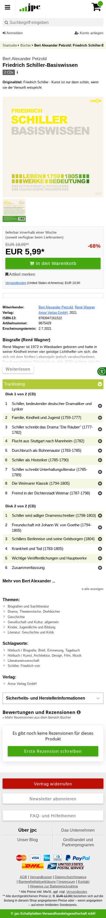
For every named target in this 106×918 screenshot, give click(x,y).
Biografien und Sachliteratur (28, 606)
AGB (23, 877)
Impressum (66, 882)
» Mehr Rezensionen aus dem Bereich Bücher (37, 717)
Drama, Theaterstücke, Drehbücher (34, 611)
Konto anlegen (91, 33)
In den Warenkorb (55, 263)
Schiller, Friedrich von (24, 666)
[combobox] (53, 22)
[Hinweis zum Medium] (17, 72)
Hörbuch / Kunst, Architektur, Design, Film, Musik (45, 655)
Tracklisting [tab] (14, 384)
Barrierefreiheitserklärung (37, 882)
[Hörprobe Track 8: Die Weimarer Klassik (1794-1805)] (99, 484)
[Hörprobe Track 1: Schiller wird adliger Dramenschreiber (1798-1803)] (99, 516)
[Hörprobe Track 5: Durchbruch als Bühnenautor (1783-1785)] (99, 451)
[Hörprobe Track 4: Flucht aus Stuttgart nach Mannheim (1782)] (99, 441)
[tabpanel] (53, 482)
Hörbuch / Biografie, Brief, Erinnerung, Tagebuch (44, 650)
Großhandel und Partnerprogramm (78, 842)
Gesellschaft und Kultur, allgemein (33, 622)
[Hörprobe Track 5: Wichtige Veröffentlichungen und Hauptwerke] (99, 558)
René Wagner (85, 307)
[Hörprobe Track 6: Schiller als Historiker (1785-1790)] (99, 460)
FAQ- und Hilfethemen (53, 816)
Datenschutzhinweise (70, 877)
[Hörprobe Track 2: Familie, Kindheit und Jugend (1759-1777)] (99, 418)
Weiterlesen (18, 369)
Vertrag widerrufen (53, 784)
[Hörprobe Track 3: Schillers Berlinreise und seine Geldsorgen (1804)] (99, 539)
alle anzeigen (93, 589)
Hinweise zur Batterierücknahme (54, 886)
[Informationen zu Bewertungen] (79, 712)
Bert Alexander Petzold (25, 58)
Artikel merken (21, 274)
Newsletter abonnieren (53, 799)
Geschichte (16, 617)
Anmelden (14, 33)
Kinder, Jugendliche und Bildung (31, 627)
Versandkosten (15, 283)
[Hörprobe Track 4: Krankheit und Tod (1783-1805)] (99, 549)
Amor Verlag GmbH (53, 313)
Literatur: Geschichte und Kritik (31, 632)
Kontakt (84, 882)
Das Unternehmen (78, 830)
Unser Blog (27, 840)
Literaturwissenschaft (23, 661)
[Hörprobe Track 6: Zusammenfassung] (99, 568)
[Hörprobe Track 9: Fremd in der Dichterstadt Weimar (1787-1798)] (99, 493)
